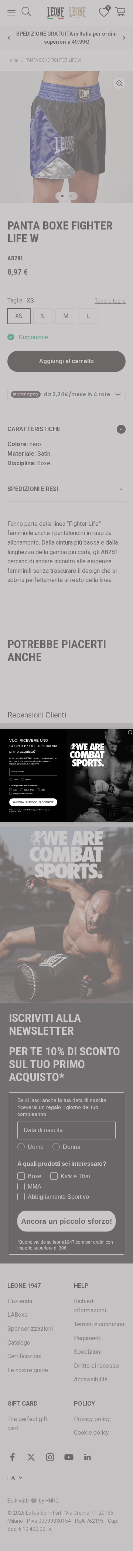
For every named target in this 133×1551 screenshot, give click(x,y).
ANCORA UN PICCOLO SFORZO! (33, 802)
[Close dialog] (130, 732)
